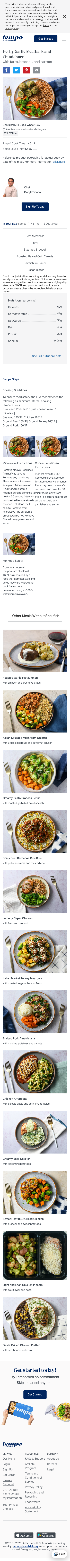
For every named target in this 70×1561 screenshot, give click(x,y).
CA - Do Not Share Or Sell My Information (12, 1494)
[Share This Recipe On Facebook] (6, 70)
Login (6, 1464)
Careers (52, 1464)
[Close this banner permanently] (64, 16)
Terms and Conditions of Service (33, 1477)
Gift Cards (9, 1475)
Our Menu (9, 1458)
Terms (46, 25)
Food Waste (32, 1502)
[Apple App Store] (23, 1535)
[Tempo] (13, 38)
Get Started (45, 38)
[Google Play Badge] (46, 1535)
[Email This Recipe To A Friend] (36, 70)
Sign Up (8, 1469)
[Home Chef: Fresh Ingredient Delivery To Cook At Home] (12, 1445)
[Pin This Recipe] (26, 70)
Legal (50, 1469)
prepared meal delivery (25, 1546)
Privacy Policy (12, 28)
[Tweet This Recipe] (16, 70)
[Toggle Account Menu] (63, 38)
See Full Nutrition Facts (46, 356)
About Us (53, 1458)
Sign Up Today (35, 206)
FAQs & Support (35, 1458)
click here (59, 162)
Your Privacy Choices (10, 1507)
